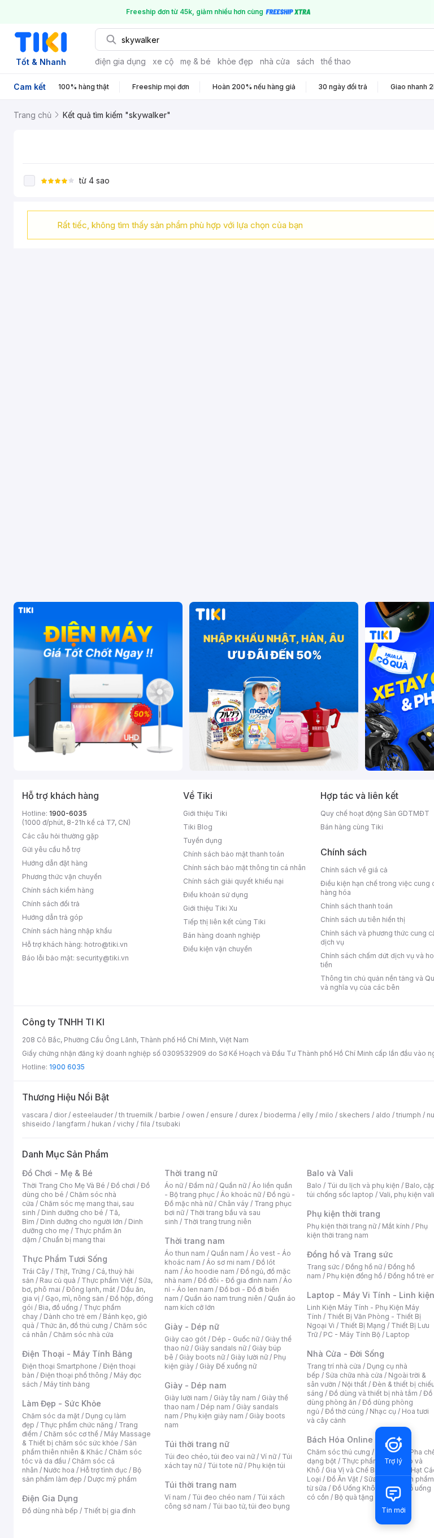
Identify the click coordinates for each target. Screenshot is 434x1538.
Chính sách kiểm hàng (58, 890)
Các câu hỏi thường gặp (60, 836)
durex (248, 1115)
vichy (125, 1124)
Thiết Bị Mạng (362, 1325)
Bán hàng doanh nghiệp (222, 935)
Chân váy (233, 1203)
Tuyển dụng (202, 840)
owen (195, 1115)
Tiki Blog (197, 827)
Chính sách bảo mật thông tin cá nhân (244, 867)
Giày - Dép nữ (191, 1326)
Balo (314, 1185)
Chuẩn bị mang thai (73, 1239)
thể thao (336, 61)
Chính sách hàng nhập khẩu (67, 931)
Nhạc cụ (383, 1411)
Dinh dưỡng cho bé (72, 1212)
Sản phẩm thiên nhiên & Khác (79, 1447)
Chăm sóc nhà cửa (83, 1334)
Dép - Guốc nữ (235, 1339)
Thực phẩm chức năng (76, 1425)
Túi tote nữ (224, 1465)
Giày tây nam (235, 1397)
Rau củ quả (58, 1280)
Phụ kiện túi (266, 1465)
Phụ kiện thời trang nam (367, 1230)
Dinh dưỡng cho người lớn (81, 1221)
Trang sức (323, 1266)
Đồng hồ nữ (363, 1266)
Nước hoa (59, 1470)
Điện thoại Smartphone (59, 1366)
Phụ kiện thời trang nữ (341, 1226)
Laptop (398, 1334)
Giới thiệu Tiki (205, 813)
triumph (408, 1115)
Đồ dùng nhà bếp (50, 1510)
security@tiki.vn (102, 958)
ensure (221, 1115)
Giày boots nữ (202, 1357)
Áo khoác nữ (240, 1194)
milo (326, 1115)
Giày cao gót (185, 1339)
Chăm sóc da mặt (51, 1416)
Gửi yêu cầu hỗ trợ (51, 849)
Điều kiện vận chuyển (217, 949)
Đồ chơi (123, 1185)
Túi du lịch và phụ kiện (363, 1185)
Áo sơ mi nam (228, 1262)
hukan (101, 1124)
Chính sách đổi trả (51, 903)
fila (145, 1124)
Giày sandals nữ (220, 1348)
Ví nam (175, 1497)
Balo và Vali (330, 1173)
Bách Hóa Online (340, 1439)
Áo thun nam (184, 1253)
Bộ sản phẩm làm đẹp (81, 1474)
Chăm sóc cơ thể (71, 1434)
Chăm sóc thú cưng (338, 1452)
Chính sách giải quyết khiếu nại (233, 881)
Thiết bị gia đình (110, 1510)
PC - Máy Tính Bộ (351, 1334)
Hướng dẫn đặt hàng (55, 863)
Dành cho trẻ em (70, 1316)
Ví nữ (268, 1456)
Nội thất (354, 1384)
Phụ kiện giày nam (214, 1416)
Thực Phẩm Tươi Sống (64, 1259)
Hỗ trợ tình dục (103, 1470)
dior (60, 1115)
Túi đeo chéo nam (221, 1497)
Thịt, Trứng (72, 1271)
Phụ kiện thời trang (343, 1213)
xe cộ (163, 61)
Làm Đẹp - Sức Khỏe (61, 1403)
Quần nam (227, 1253)
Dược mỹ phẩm (112, 1479)
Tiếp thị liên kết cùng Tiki (224, 921)
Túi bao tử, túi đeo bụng (251, 1506)
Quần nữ (232, 1185)
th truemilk (136, 1115)
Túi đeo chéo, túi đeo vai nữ (209, 1456)
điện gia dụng (120, 61)
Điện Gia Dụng (50, 1498)
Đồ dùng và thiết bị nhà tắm (373, 1393)
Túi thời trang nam (200, 1484)
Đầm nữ (201, 1185)
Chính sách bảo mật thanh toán (233, 854)
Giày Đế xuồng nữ (228, 1366)
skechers (354, 1115)
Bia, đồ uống (58, 1307)
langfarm (71, 1124)
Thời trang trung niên (217, 1221)
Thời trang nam (194, 1241)
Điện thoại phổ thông (74, 1375)
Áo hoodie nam (209, 1271)
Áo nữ (173, 1185)
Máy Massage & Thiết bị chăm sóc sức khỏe (86, 1438)
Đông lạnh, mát (90, 1289)
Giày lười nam (186, 1397)
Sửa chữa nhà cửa (354, 1375)
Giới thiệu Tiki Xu (210, 908)
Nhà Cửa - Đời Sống (345, 1353)
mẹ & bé (195, 61)
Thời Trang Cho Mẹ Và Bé (63, 1185)
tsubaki (168, 1124)
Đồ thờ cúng (344, 1411)
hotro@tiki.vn (106, 944)
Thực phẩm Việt (107, 1280)
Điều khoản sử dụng (215, 894)
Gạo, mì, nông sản (74, 1298)
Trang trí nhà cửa (334, 1366)
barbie (169, 1115)
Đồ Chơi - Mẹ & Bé (57, 1173)
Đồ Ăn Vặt (342, 1479)
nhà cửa (275, 61)
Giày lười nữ (249, 1357)
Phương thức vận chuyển (62, 876)
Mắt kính (396, 1226)
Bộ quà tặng (354, 1497)
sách (305, 61)
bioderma (280, 1115)
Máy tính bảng (67, 1384)
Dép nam (216, 1406)
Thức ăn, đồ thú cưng (74, 1325)
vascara (35, 1115)
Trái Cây (35, 1271)
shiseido (36, 1124)
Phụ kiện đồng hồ (354, 1276)
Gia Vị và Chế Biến (355, 1470)
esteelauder (92, 1115)
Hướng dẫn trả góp (52, 917)
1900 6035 (67, 1067)
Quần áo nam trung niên (223, 1298)
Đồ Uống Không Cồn (365, 1488)
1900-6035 (68, 813)
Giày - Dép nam (195, 1385)
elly (308, 1115)
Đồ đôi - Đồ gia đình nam (237, 1280)
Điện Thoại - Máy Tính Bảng (77, 1353)
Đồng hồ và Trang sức (350, 1254)
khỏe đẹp (235, 61)
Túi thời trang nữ (196, 1444)
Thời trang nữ (191, 1173)
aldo (383, 1115)
